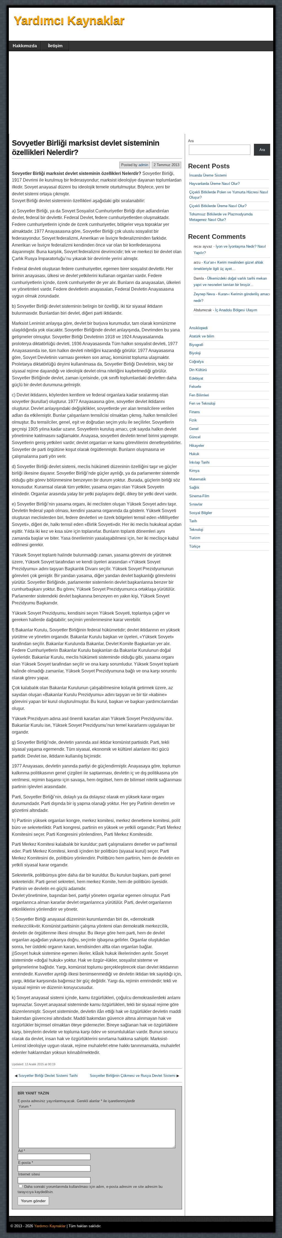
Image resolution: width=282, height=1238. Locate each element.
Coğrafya (196, 361)
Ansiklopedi (198, 328)
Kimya (194, 471)
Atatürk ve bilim (201, 336)
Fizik (193, 420)
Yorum (24, 1106)
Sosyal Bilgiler (200, 513)
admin (143, 165)
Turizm (194, 538)
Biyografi (196, 345)
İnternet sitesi (29, 1174)
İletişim (55, 46)
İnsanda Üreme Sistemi (208, 175)
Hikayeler (196, 446)
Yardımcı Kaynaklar (69, 20)
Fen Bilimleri (199, 395)
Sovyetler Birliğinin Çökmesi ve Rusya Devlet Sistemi (132, 1076)
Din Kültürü (198, 370)
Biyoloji (195, 353)
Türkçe (194, 546)
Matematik (197, 479)
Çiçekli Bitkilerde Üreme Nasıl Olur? (217, 206)
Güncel (194, 437)
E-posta (25, 1163)
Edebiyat (196, 378)
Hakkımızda (25, 46)
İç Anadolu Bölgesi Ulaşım (236, 310)
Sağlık (194, 487)
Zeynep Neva (204, 294)
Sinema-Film (199, 496)
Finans (194, 412)
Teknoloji (196, 530)
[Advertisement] (141, 92)
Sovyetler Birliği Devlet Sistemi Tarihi (48, 1076)
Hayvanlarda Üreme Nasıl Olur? (214, 184)
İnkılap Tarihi (199, 462)
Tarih (193, 521)
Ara (191, 141)
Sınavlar (195, 504)
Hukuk (194, 454)
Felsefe (195, 387)
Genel (194, 429)
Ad (21, 1151)
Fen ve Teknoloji (202, 403)
